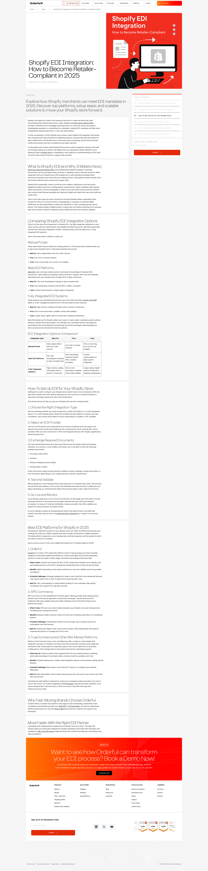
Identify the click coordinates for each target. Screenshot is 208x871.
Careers (160, 793)
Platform (57, 789)
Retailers (83, 793)
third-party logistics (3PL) (84, 123)
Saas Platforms (85, 796)
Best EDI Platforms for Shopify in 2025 (151, 122)
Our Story (160, 789)
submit (155, 152)
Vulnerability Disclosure (68, 864)
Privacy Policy (55, 864)
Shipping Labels (59, 799)
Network (57, 803)
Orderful (31, 553)
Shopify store (46, 152)
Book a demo (60, 709)
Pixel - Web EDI (59, 796)
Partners (160, 796)
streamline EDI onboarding (67, 513)
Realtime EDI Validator (62, 806)
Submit (52, 833)
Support (134, 799)
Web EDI (31, 272)
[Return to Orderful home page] (34, 785)
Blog (43, 9)
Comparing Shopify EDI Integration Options (153, 109)
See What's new (136, 793)
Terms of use (31, 864)
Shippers (83, 789)
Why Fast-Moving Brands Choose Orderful (153, 128)
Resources (109, 793)
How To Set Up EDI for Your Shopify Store (152, 115)
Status (133, 796)
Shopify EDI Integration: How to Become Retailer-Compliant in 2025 (76, 9)
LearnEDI (109, 796)
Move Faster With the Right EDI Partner (152, 134)
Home (32, 9)
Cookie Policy (136, 806)
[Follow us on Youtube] (112, 827)
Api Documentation (138, 789)
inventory (70, 684)
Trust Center (135, 803)
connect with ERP (90, 300)
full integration (74, 706)
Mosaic (56, 793)
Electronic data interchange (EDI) (41, 170)
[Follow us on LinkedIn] (96, 827)
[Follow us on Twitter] (104, 827)
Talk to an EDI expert (45, 731)
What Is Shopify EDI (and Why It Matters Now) (154, 103)
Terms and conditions (42, 864)
